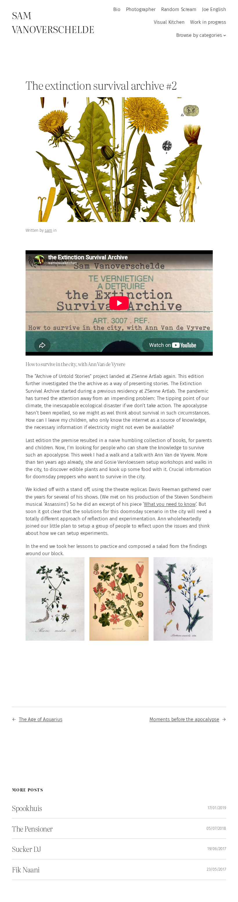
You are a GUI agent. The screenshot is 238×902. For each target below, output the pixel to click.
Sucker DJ (26, 849)
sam (49, 230)
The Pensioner (32, 828)
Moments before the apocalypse (184, 719)
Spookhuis (27, 808)
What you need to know (169, 504)
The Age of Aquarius (40, 719)
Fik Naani (26, 869)
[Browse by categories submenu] (224, 35)
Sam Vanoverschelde (53, 22)
